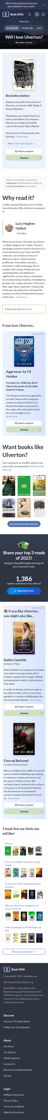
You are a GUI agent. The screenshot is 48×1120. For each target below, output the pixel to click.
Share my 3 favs (25, 590)
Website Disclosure (14, 1112)
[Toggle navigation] (43, 14)
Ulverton (24, 21)
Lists (39, 28)
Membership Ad (38, 334)
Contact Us (9, 1063)
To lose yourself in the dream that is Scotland (23, 885)
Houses (9, 843)
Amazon (24, 157)
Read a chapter (26, 151)
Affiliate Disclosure (14, 1094)
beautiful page (23, 563)
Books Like (27, 28)
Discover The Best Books (17, 1021)
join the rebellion (16, 186)
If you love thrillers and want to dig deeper (22, 864)
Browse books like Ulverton (24, 524)
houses (28, 309)
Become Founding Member (18, 1069)
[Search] (29, 14)
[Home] (13, 14)
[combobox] (29, 14)
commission (11, 183)
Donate (8, 1075)
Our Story (9, 1046)
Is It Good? (12, 28)
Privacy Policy (11, 1100)
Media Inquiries (12, 1058)
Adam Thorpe (26, 42)
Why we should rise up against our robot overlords (22, 907)
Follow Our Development (17, 1027)
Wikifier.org (27, 982)
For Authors (10, 1052)
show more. (23, 136)
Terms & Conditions (14, 1106)
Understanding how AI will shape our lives (23, 929)
